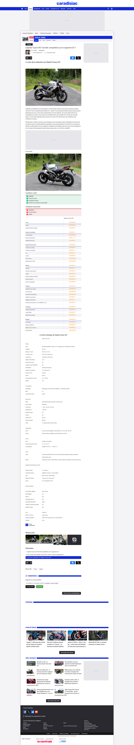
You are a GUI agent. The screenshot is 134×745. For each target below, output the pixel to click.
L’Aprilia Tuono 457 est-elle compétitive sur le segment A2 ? (51, 48)
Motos (64, 722)
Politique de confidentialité (90, 725)
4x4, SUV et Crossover (48, 725)
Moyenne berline (26, 724)
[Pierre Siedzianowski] (28, 54)
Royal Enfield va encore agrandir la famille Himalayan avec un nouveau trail (73, 663)
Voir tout (74, 542)
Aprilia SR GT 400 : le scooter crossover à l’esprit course (97, 643)
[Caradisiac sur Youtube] (36, 712)
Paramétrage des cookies (89, 728)
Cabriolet (45, 724)
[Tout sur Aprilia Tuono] (25, 40)
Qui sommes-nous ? (75, 733)
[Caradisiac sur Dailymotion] (32, 712)
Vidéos (54, 40)
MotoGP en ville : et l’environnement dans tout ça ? (44, 663)
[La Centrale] (45, 743)
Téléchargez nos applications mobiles (35, 716)
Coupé (44, 722)
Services (69, 8)
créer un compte (54, 583)
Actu (26, 8)
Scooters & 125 (55, 8)
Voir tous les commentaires (71, 593)
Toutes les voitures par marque (70, 725)
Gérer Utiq (86, 729)
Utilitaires (45, 728)
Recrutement (84, 733)
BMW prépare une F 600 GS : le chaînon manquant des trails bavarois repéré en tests (73, 671)
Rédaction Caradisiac (64, 733)
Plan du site (86, 722)
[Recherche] (108, 8)
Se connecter (30, 586)
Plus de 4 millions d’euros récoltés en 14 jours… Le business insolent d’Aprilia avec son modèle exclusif (55, 644)
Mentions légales (88, 723)
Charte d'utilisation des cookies (91, 726)
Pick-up (45, 727)
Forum (47, 8)
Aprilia (41, 569)
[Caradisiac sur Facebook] (25, 712)
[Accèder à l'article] (36, 635)
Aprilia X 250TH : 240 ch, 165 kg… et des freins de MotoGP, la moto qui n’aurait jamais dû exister (77, 644)
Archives (86, 720)
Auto (74, 8)
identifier (47, 583)
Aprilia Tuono (40, 37)
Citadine (25, 722)
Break (24, 727)
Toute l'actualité (31, 658)
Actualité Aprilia (31, 627)
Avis (43, 8)
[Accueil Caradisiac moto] (22, 8)
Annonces (48, 40)
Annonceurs (54, 733)
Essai (67, 33)
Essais (30, 8)
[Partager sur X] (78, 57)
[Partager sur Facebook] (73, 57)
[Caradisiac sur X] (29, 712)
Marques (63, 8)
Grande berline (26, 725)
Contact (48, 733)
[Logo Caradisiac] (67, 6)
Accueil (31, 40)
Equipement (37, 8)
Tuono (35, 569)
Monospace (25, 728)
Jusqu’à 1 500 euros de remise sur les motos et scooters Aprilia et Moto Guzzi (35, 644)
